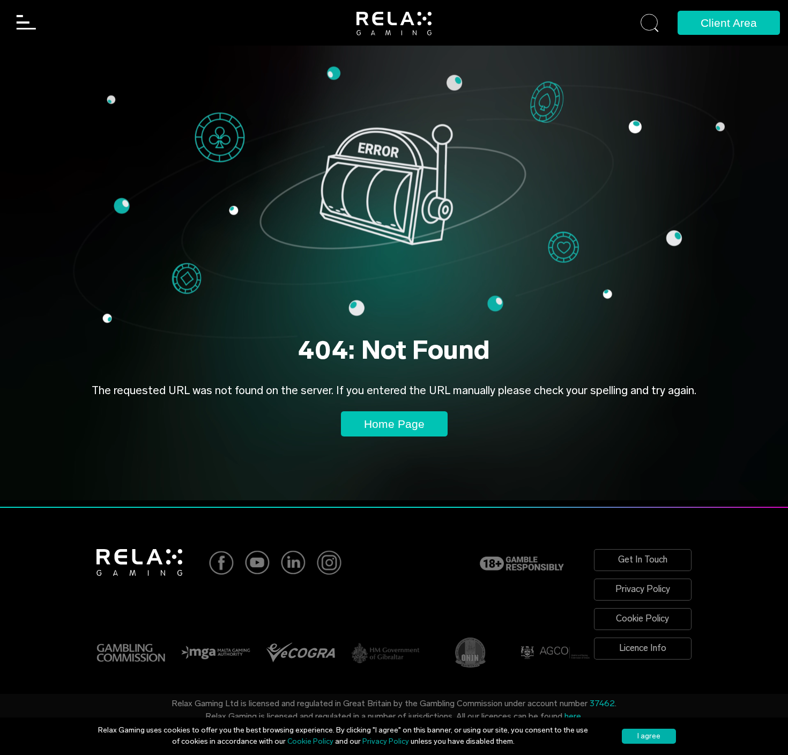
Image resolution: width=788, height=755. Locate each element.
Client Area (729, 23)
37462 (602, 704)
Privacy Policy (642, 589)
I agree (648, 736)
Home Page (394, 424)
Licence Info (642, 648)
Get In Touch (642, 560)
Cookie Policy (642, 619)
